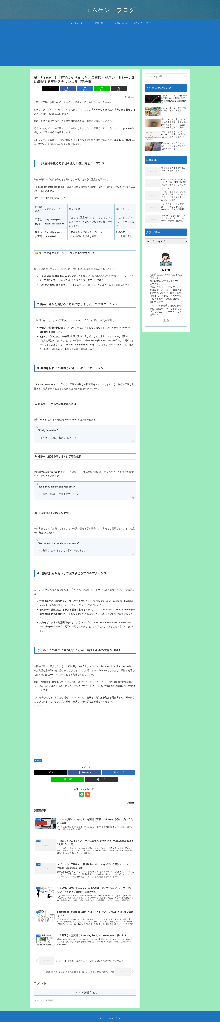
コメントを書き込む (85, 992)
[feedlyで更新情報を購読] (81, 794)
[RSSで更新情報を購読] (87, 794)
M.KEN (166, 270)
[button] (119, 88)
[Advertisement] (110, 48)
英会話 (39, 761)
